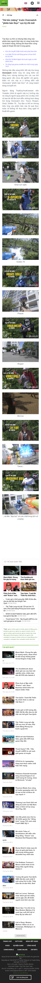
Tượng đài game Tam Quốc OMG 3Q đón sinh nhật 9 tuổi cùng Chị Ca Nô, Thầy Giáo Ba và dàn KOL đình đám (20, 881)
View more (20, 936)
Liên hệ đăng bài (22, 977)
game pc (12, 631)
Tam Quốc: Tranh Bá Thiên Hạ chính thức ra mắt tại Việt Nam (28, 594)
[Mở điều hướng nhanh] (37, 14)
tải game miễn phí (18, 635)
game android (16, 633)
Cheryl (4, 26)
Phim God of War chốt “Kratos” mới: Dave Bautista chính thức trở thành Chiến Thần (11, 594)
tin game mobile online (17, 637)
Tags (5, 629)
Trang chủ (7, 941)
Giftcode (18, 941)
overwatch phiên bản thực (27, 639)
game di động (29, 629)
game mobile (20, 629)
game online (11, 629)
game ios (18, 631)
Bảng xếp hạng (32, 941)
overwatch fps (14, 639)
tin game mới (29, 635)
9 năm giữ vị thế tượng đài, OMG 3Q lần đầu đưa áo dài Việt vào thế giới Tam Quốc (20, 601)
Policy (26, 973)
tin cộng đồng (29, 637)
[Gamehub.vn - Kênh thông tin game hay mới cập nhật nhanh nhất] (4, 2)
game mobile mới (27, 631)
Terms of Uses (18, 973)
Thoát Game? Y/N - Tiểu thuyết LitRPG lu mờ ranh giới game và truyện (25, 751)
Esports (34, 949)
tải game (6, 631)
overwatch (7, 637)
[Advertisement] (20, 540)
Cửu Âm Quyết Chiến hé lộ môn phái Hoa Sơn (21, 51)
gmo (35, 629)
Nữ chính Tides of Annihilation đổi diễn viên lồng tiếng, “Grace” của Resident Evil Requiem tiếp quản (19, 835)
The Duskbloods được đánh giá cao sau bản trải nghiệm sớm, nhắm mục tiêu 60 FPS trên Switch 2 (28, 578)
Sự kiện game (18, 945)
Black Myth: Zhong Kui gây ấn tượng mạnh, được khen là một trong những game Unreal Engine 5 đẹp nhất (11, 578)
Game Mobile (9, 949)
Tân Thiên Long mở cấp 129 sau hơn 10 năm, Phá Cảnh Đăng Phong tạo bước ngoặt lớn (19, 609)
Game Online (22, 949)
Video (7, 945)
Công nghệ (31, 945)
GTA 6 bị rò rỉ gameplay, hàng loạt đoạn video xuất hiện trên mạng (25, 763)
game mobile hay (27, 633)
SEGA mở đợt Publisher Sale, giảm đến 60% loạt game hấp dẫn (24, 739)
